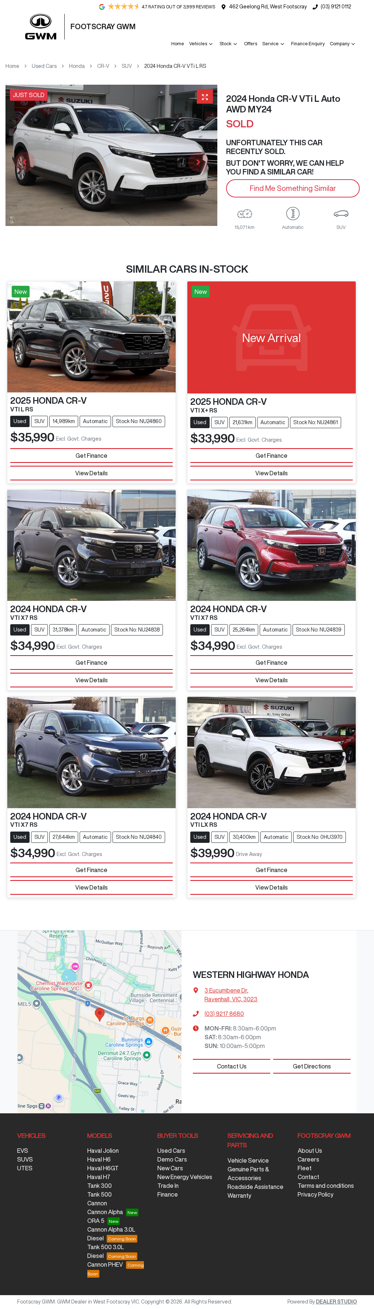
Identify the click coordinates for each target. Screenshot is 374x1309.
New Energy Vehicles (184, 1177)
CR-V (103, 66)
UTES (25, 1168)
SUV (127, 66)
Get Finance (91, 455)
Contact (308, 1177)
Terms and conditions (326, 1186)
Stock (226, 43)
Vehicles (198, 43)
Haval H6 (99, 1159)
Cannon (97, 1203)
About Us (310, 1150)
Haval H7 (98, 1177)
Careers (308, 1159)
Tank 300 (99, 1186)
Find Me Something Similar (293, 188)
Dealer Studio (336, 1301)
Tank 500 (99, 1194)
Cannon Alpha (105, 1212)
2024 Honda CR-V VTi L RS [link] (175, 66)
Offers (250, 43)
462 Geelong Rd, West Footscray (268, 6)
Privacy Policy (315, 1194)
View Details (91, 473)
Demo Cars (172, 1159)
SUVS (25, 1159)
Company (340, 43)
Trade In (168, 1186)
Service (270, 43)
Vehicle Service (248, 1160)
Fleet (305, 1168)
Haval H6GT (103, 1168)
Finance (167, 1194)
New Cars (170, 1168)
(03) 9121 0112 (336, 6)
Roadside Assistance (255, 1187)
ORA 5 (95, 1221)
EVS (22, 1150)
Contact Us (232, 1066)
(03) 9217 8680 (224, 1014)
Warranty (239, 1195)
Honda (77, 66)
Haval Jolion (103, 1150)
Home (177, 43)
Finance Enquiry (308, 43)
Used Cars (44, 66)
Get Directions (312, 1066)
